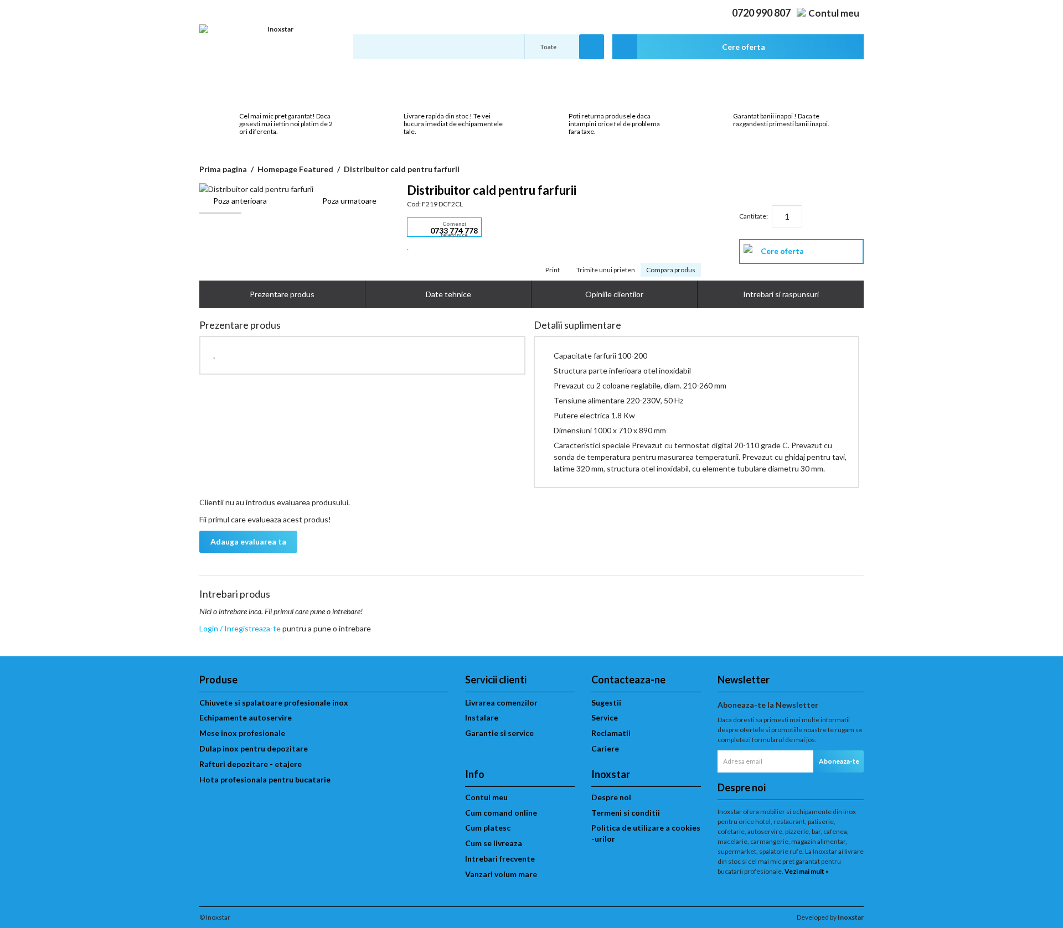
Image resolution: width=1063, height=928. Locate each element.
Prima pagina (223, 169)
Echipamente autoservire (245, 717)
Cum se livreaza (493, 843)
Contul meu (833, 13)
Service (604, 717)
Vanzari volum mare (501, 874)
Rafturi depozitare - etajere (250, 764)
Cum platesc (487, 827)
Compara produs (670, 270)
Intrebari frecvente (500, 858)
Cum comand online (501, 812)
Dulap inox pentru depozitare (253, 748)
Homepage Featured (295, 169)
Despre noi (611, 797)
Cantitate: (753, 216)
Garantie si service (499, 733)
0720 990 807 (761, 13)
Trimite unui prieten (605, 270)
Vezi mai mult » (807, 871)
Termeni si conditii (625, 812)
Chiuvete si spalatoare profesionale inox (273, 702)
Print (552, 270)
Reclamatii (611, 733)
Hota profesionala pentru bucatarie (265, 779)
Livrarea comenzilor (501, 702)
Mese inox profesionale (242, 733)
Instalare (481, 717)
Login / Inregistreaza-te (240, 628)
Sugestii (606, 702)
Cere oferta (782, 251)
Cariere (605, 748)
